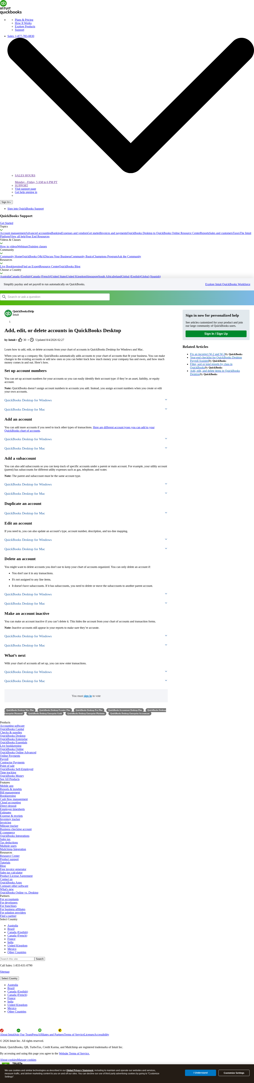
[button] (127, 223)
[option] (130, 985)
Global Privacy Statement (79, 1070)
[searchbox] (55, 296)
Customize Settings (234, 1073)
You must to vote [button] (86, 695)
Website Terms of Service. (74, 1053)
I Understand (200, 1073)
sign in (88, 695)
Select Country (9, 978)
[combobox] (47, 296)
